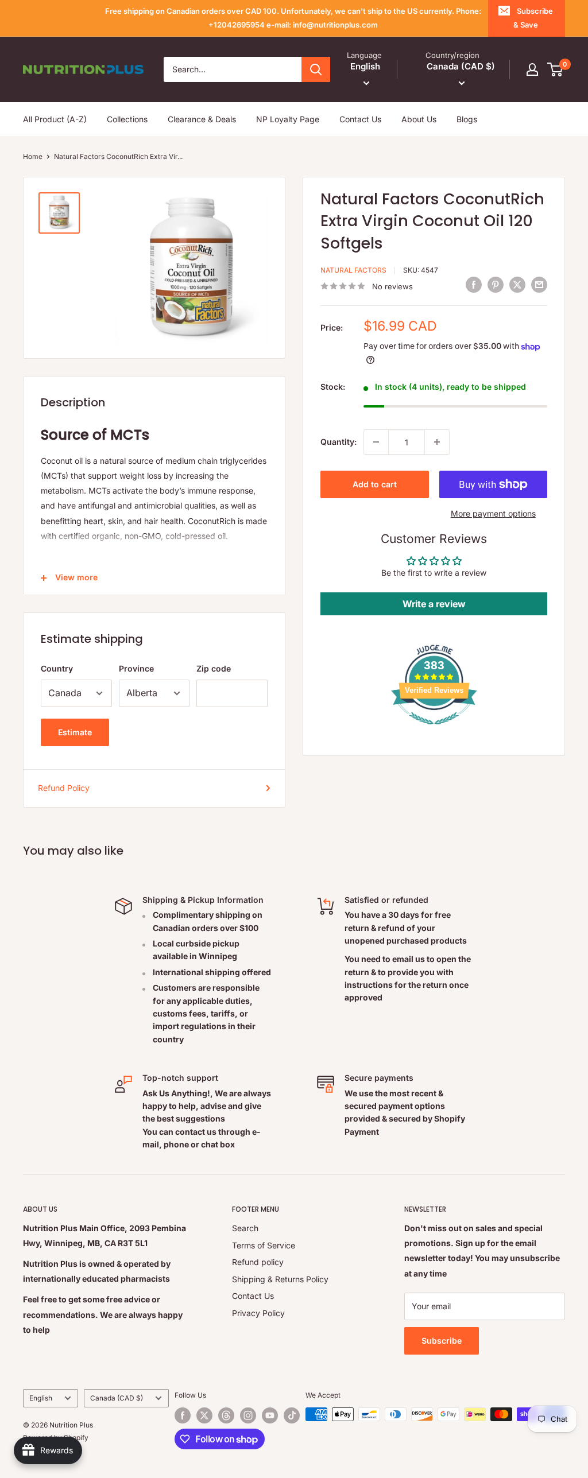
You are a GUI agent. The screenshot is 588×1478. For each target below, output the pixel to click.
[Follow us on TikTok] (292, 1415)
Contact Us (360, 119)
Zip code (213, 668)
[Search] (315, 69)
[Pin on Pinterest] (496, 285)
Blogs (467, 119)
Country (57, 668)
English (40, 1398)
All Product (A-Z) (55, 119)
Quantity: (338, 442)
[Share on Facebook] (474, 285)
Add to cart (375, 484)
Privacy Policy (258, 1313)
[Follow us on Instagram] (248, 1415)
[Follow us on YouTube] (270, 1415)
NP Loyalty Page (287, 119)
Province (136, 668)
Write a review (434, 604)
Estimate (75, 732)
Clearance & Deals (202, 119)
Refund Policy (64, 788)
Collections (127, 119)
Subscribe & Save (533, 17)
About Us (418, 119)
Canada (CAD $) (116, 1398)
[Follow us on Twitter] (204, 1415)
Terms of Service (263, 1245)
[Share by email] (539, 285)
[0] (555, 69)
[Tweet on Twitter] (517, 285)
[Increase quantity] (437, 442)
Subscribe (441, 1340)
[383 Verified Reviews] (434, 730)
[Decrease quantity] (376, 442)
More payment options (493, 513)
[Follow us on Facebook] (183, 1415)
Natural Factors (353, 270)
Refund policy (258, 1262)
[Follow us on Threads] (226, 1415)
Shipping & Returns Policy (280, 1279)
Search (245, 1228)
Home (32, 156)
